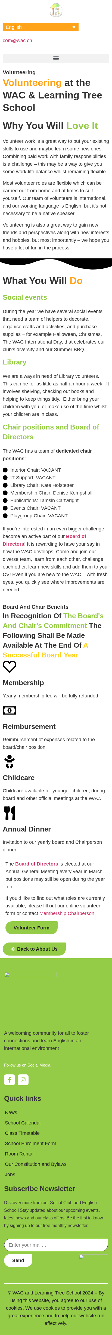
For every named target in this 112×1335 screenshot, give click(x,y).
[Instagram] (23, 1079)
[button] (56, 58)
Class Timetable (22, 1133)
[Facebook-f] (9, 1079)
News (11, 1112)
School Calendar (23, 1123)
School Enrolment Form (30, 1143)
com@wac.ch (17, 40)
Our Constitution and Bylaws (36, 1164)
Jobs (10, 1174)
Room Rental (19, 1154)
